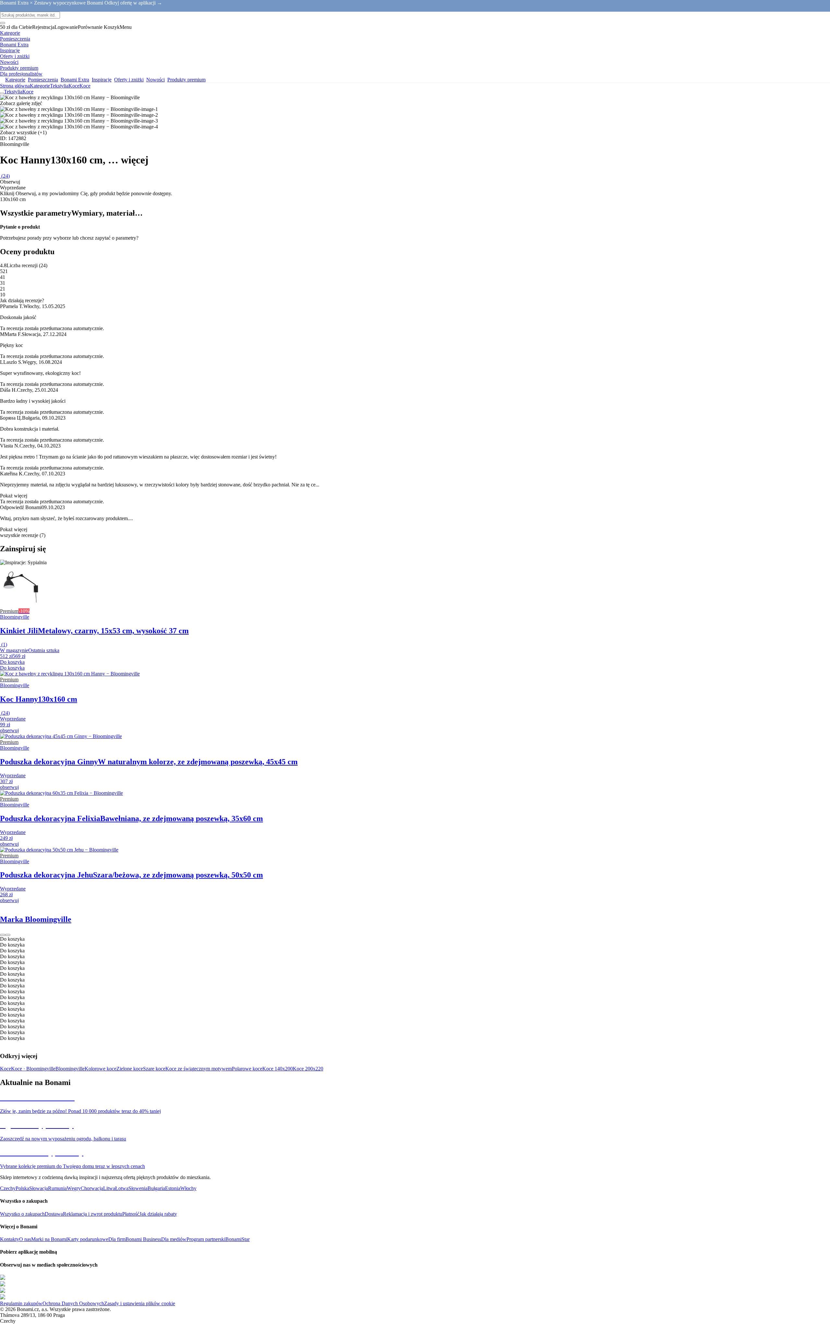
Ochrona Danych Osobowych (73, 1303)
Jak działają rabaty (158, 1214)
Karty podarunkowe (87, 1239)
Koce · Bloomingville (33, 1068)
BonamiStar (237, 1239)
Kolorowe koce (100, 1068)
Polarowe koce (247, 1068)
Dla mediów (173, 1239)
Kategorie (40, 86)
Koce (84, 86)
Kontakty (9, 1239)
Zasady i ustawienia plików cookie (139, 1303)
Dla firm (116, 1239)
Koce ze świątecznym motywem (198, 1068)
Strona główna (15, 86)
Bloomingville (70, 1068)
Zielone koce (129, 1068)
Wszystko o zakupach (22, 1214)
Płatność (130, 1214)
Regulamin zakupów (21, 1303)
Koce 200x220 (308, 1068)
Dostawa (54, 1214)
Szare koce (154, 1068)
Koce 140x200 (277, 1068)
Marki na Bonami (49, 1239)
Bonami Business (143, 1239)
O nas (25, 1239)
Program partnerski (205, 1239)
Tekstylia (59, 86)
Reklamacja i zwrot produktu (92, 1214)
